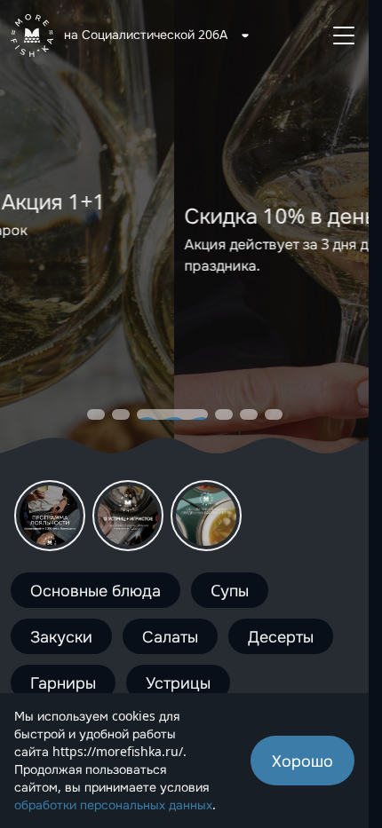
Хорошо (302, 760)
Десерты (281, 636)
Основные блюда (95, 590)
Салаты (170, 636)
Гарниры (63, 682)
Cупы (230, 590)
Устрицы (178, 682)
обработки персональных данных (113, 804)
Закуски (61, 636)
